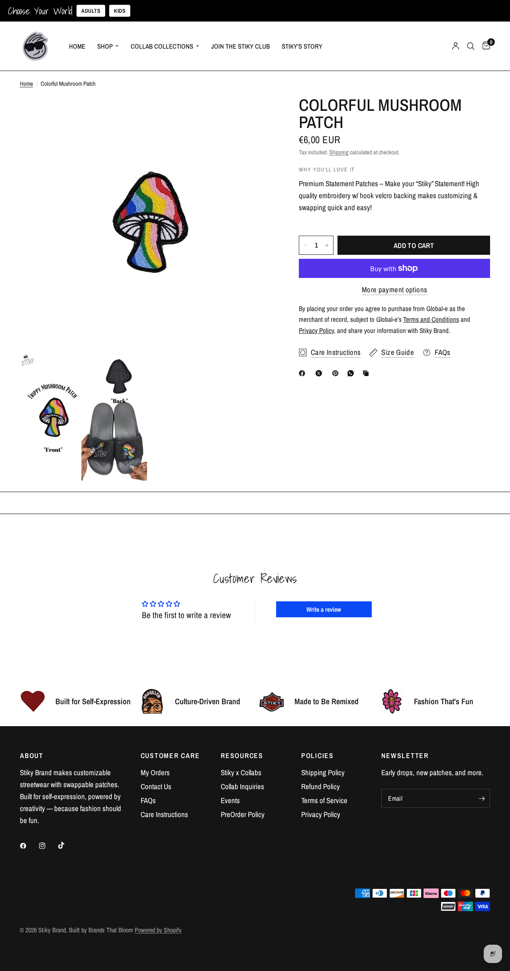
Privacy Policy (320, 814)
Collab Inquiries (242, 787)
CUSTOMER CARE (170, 755)
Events (230, 801)
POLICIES (317, 755)
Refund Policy (320, 787)
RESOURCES (242, 755)
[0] (484, 46)
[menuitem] (77, 46)
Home (77, 46)
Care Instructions (164, 814)
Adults (90, 10)
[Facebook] (303, 373)
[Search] (471, 46)
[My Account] (455, 46)
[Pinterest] (337, 373)
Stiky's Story (302, 46)
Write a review (323, 609)
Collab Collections (162, 46)
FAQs (148, 801)
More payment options (395, 290)
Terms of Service (324, 801)
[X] (320, 373)
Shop (105, 46)
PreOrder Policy (243, 814)
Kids (120, 10)
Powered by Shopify (158, 930)
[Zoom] (258, 113)
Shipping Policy (323, 773)
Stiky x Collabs (241, 773)
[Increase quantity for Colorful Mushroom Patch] (327, 245)
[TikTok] (67, 845)
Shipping (339, 152)
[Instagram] (48, 846)
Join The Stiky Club (240, 46)
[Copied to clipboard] (367, 373)
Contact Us (156, 787)
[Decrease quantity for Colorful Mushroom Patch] (305, 245)
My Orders (155, 773)
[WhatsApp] (352, 373)
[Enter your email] (482, 798)
